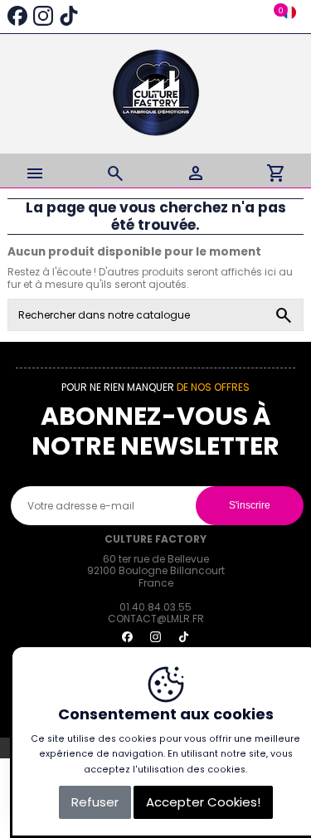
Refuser (95, 802)
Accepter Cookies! (203, 802)
